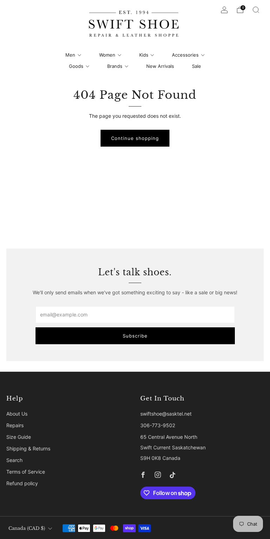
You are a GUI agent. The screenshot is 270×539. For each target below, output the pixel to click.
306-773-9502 (157, 425)
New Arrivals (160, 66)
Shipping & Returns (28, 448)
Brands (114, 66)
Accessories (185, 55)
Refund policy (22, 483)
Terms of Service (25, 472)
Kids (143, 55)
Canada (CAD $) (26, 528)
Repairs (15, 425)
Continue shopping (135, 138)
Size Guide (18, 437)
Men (70, 55)
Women (107, 55)
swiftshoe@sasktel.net (166, 414)
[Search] (255, 9)
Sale (196, 66)
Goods (76, 66)
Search (14, 460)
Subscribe (135, 336)
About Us (16, 414)
